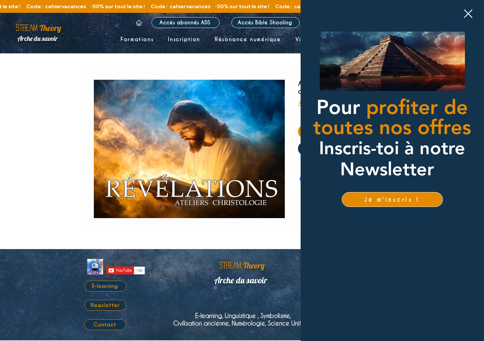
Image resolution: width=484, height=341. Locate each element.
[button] (468, 14)
